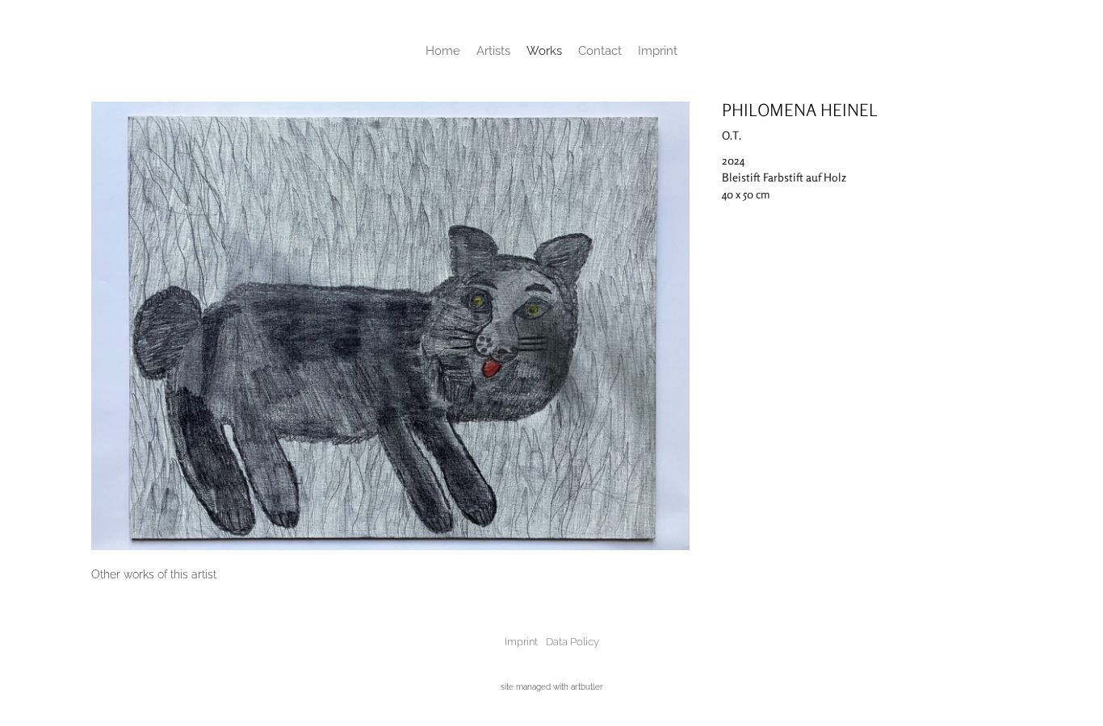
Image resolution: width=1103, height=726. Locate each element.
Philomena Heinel (800, 109)
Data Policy (572, 642)
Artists (493, 51)
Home (443, 51)
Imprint (657, 51)
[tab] (153, 574)
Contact (600, 51)
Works (544, 51)
